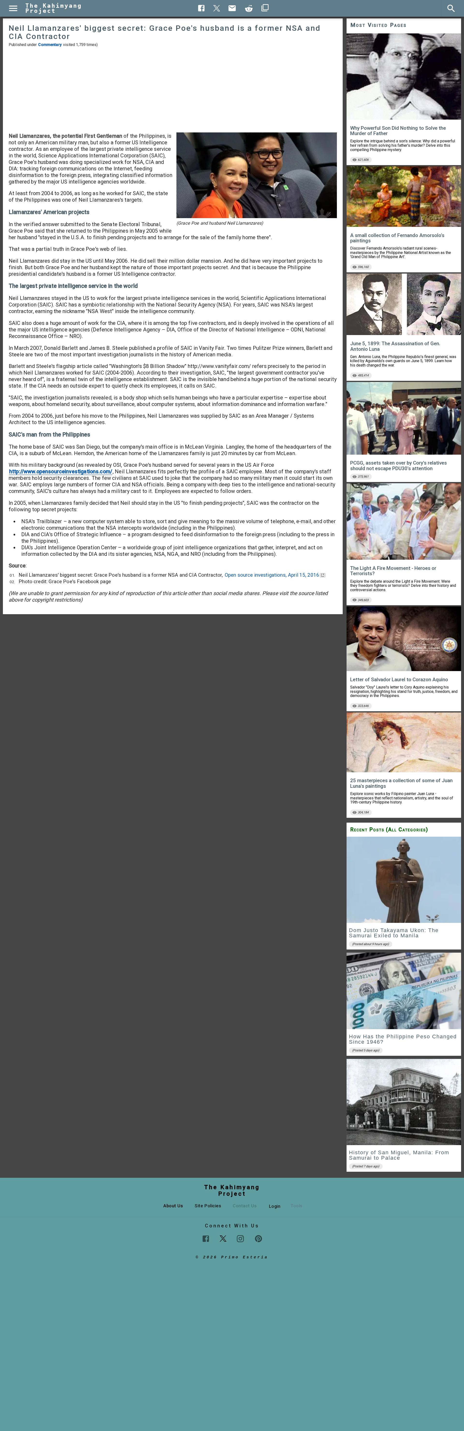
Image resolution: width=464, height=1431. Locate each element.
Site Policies (208, 1205)
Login (275, 1206)
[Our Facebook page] (206, 1239)
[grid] (404, 1006)
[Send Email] (232, 8)
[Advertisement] (173, 90)
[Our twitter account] (223, 1238)
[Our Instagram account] (240, 1239)
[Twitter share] (216, 7)
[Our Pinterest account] (258, 1239)
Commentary (50, 44)
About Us (173, 1205)
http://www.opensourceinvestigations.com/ (60, 471)
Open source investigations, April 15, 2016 (272, 575)
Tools (296, 1205)
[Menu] (13, 8)
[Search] (451, 8)
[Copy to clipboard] (248, 8)
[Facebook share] (201, 8)
